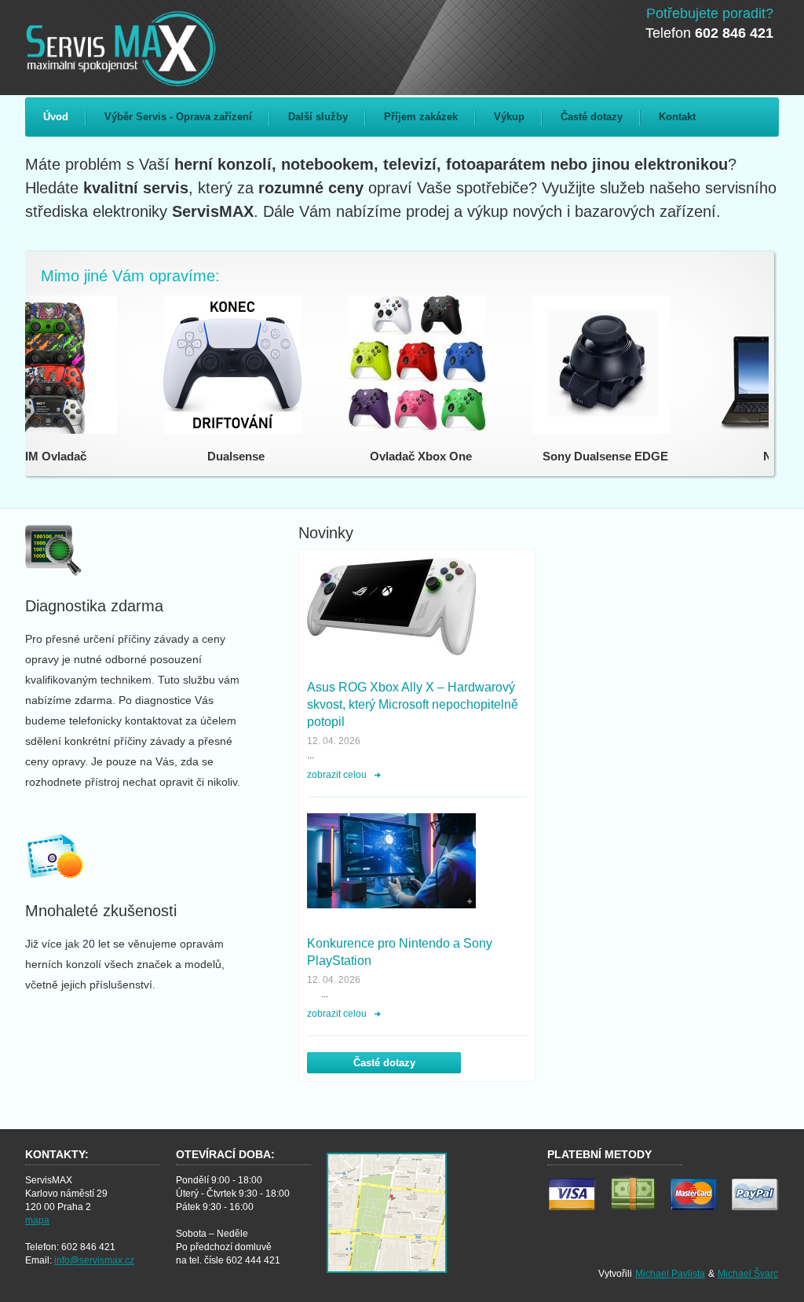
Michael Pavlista (670, 1273)
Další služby (318, 117)
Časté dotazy (592, 117)
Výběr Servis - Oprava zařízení (178, 117)
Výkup (509, 117)
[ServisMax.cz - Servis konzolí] (128, 47)
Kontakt (677, 117)
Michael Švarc (748, 1273)
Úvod (55, 117)
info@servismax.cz (94, 1260)
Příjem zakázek (421, 117)
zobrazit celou (337, 774)
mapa (37, 1220)
